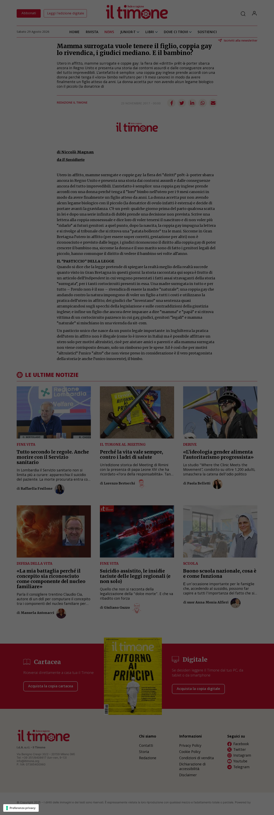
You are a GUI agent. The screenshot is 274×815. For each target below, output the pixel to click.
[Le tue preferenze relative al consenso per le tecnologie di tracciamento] (21, 808)
